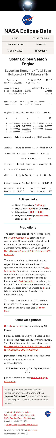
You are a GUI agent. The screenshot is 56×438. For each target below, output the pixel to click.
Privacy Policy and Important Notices (22, 425)
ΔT (44, 288)
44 (30, 218)
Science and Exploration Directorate (19, 415)
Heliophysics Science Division (18, 412)
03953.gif (40, 205)
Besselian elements (13, 326)
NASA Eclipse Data (28, 31)
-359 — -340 (35, 212)
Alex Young (32, 430)
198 (31, 208)
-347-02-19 (42, 215)
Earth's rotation (26, 281)
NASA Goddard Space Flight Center (19, 418)
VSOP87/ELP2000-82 (18, 237)
